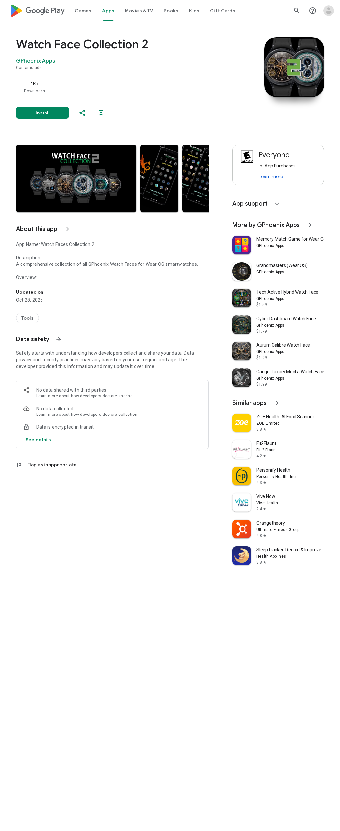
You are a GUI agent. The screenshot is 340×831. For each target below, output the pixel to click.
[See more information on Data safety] (59, 339)
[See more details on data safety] (38, 440)
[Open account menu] (329, 11)
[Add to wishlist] (101, 113)
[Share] (82, 113)
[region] (121, 87)
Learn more (47, 396)
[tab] (83, 10)
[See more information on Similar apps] (276, 403)
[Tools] (27, 318)
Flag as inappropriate (46, 465)
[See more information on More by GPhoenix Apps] (309, 225)
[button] (76, 178)
